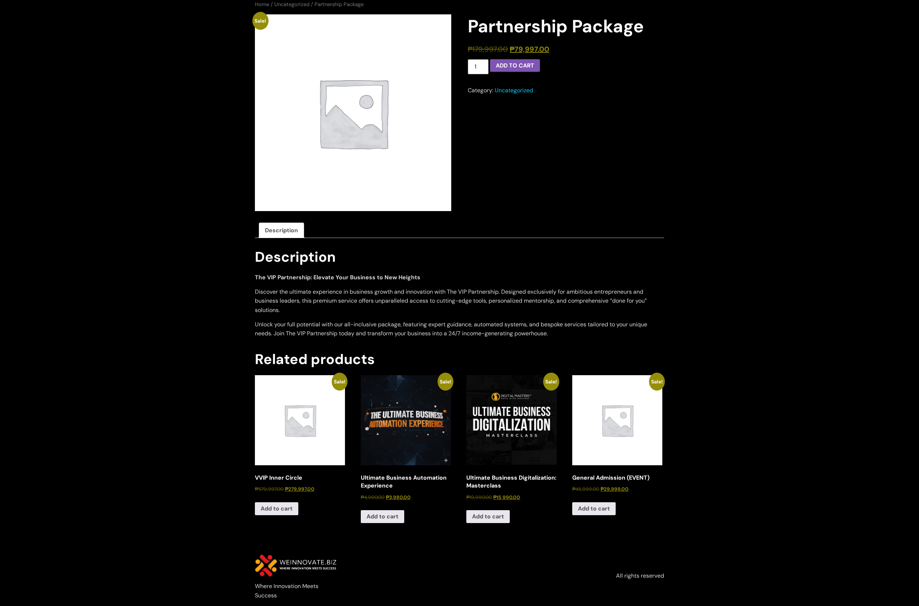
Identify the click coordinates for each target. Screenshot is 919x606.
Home (262, 4)
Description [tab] (281, 230)
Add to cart (515, 65)
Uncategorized (291, 4)
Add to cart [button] (277, 508)
